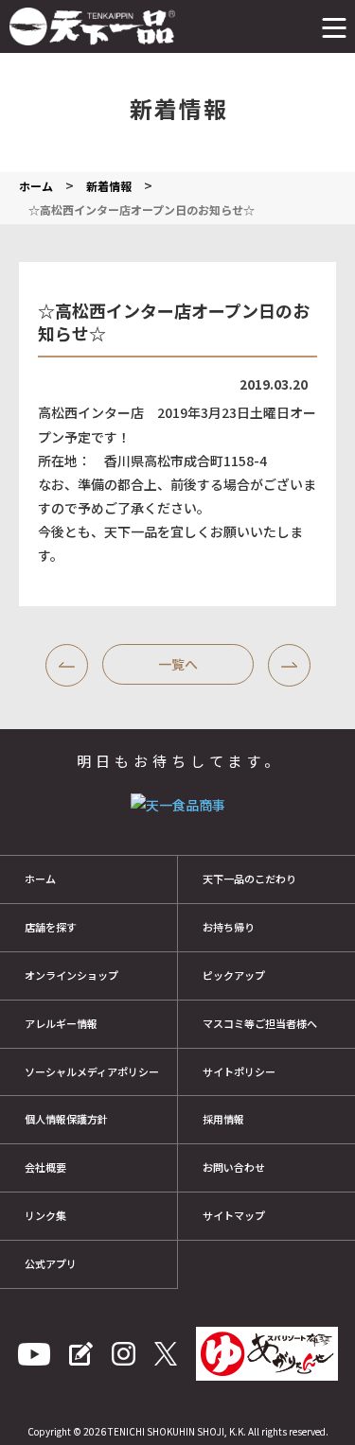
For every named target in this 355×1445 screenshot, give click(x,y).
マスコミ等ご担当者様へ (260, 1023)
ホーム (40, 878)
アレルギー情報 (61, 1023)
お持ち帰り (229, 926)
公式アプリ (51, 1263)
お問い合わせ (234, 1167)
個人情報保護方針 (66, 1118)
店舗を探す (51, 926)
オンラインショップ (71, 975)
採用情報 (223, 1118)
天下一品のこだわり (249, 878)
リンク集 (45, 1215)
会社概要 (45, 1167)
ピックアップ (234, 975)
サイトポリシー (239, 1071)
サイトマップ (234, 1215)
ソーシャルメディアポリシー (92, 1071)
